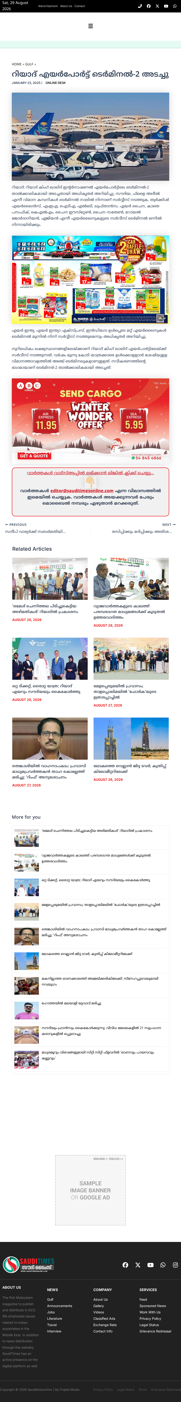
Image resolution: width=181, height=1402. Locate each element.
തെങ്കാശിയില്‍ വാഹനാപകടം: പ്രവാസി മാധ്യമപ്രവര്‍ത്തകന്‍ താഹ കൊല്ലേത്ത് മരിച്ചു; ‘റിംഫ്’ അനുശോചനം (49, 772)
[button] (90, 26)
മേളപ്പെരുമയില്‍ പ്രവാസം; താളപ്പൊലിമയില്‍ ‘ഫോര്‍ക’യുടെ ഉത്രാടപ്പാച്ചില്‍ (125, 692)
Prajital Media (69, 1389)
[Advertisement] (90, 1114)
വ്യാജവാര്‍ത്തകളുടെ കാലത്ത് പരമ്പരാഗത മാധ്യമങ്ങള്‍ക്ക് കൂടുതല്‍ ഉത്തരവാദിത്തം (129, 612)
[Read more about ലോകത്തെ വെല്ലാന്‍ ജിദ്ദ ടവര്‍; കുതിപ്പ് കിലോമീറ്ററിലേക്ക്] (131, 738)
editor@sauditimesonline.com (82, 491)
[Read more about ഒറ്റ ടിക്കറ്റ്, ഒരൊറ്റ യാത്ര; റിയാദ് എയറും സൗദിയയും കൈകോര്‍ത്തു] (50, 658)
